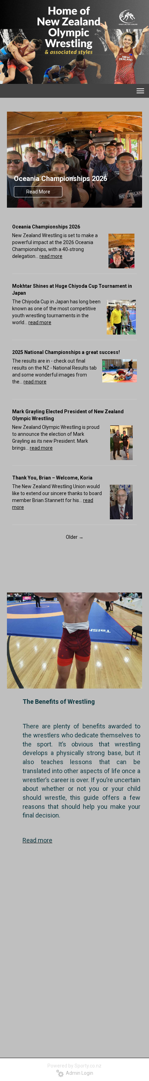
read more (51, 256)
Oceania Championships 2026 (60, 178)
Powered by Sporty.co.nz (74, 1066)
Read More (38, 191)
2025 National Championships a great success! (66, 352)
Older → (75, 537)
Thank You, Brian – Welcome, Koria (52, 478)
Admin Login (78, 1073)
